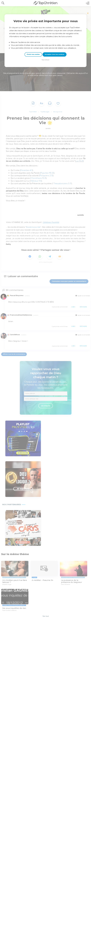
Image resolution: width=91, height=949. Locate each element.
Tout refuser (45, 60)
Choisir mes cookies (33, 54)
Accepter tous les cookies (54, 54)
